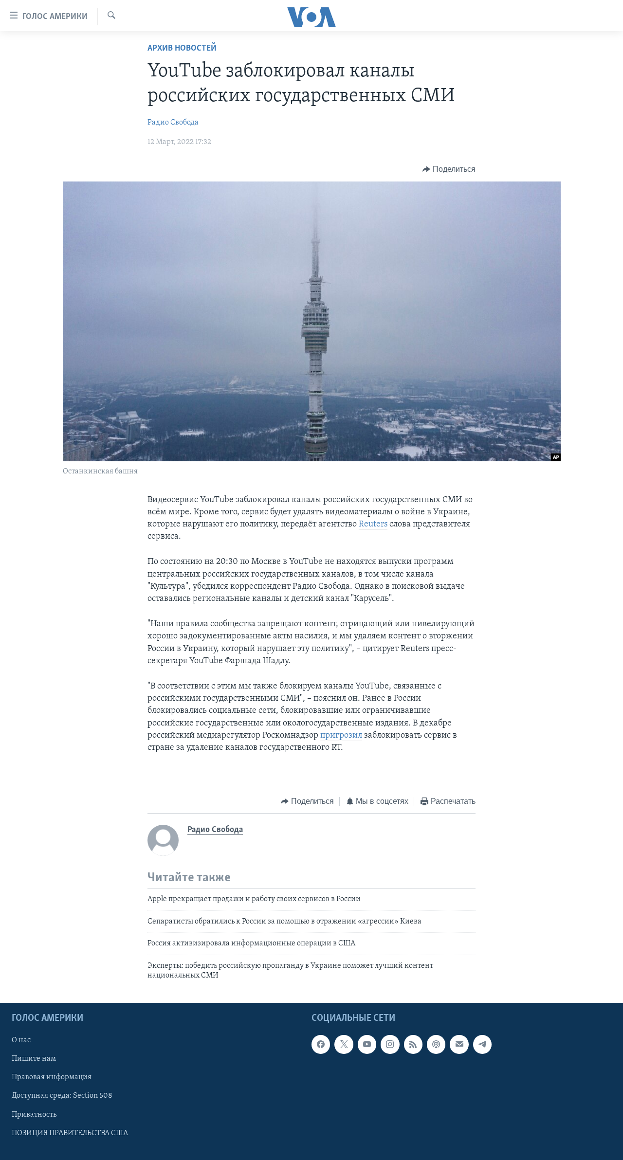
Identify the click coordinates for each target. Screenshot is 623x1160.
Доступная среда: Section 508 (62, 1096)
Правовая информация (52, 1078)
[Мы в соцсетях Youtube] (367, 1044)
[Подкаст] (436, 1044)
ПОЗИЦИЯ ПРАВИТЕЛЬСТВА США (70, 1133)
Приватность (34, 1115)
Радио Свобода (173, 123)
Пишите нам (34, 1059)
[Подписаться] (459, 1044)
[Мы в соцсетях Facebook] (321, 1044)
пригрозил (341, 735)
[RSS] (413, 1044)
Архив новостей (182, 48)
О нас (21, 1041)
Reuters (373, 524)
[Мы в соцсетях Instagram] (390, 1044)
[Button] (449, 169)
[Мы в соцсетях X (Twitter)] (343, 1044)
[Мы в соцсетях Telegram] (482, 1044)
